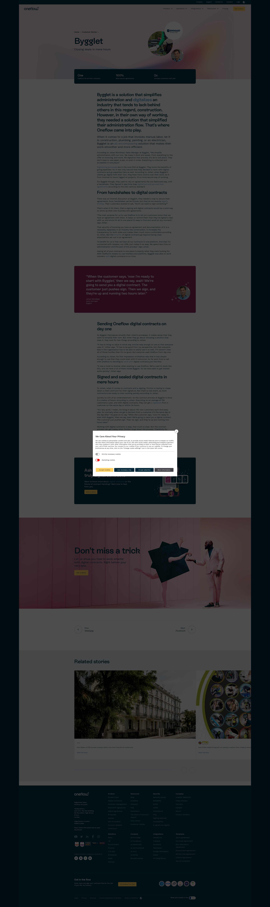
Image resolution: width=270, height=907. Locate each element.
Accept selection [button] (144, 470)
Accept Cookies (104, 470)
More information (164, 470)
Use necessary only (124, 470)
